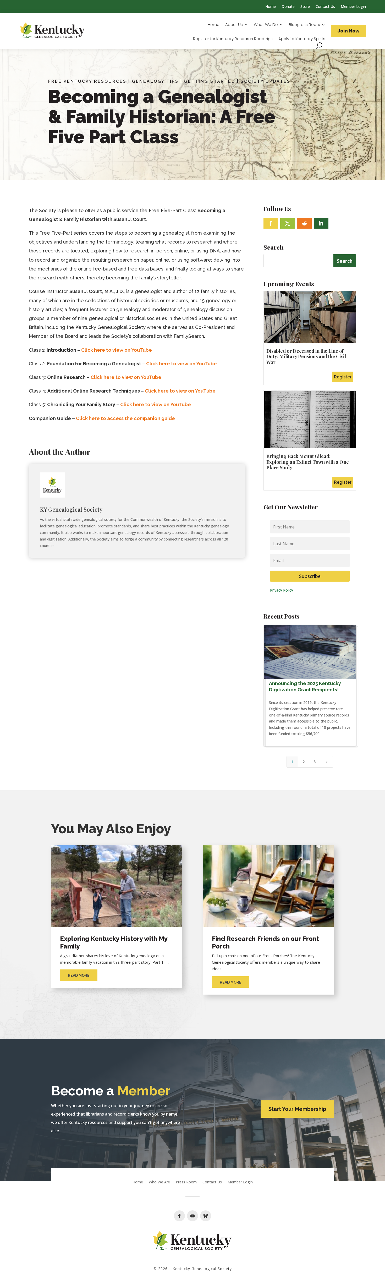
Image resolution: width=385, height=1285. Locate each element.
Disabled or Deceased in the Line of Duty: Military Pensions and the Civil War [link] (306, 356)
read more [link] (79, 975)
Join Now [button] (348, 30)
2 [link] (303, 761)
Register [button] (342, 376)
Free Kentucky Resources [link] (87, 81)
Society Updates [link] (265, 81)
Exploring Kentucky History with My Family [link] (113, 942)
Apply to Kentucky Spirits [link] (301, 39)
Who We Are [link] (159, 1182)
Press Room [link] (186, 1182)
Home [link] (270, 7)
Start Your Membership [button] (297, 1109)
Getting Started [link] (209, 81)
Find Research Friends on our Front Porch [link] (265, 942)
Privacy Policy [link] (281, 590)
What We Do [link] (266, 25)
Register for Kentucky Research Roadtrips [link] (233, 39)
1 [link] (292, 761)
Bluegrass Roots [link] (304, 25)
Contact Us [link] (325, 7)
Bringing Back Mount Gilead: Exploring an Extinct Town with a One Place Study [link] (307, 462)
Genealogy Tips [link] (155, 81)
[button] (270, 223)
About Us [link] (234, 25)
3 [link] (315, 761)
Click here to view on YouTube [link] (116, 350)
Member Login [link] (353, 7)
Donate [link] (288, 7)
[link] (52, 31)
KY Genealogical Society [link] (71, 509)
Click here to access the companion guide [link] (125, 418)
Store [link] (305, 7)
